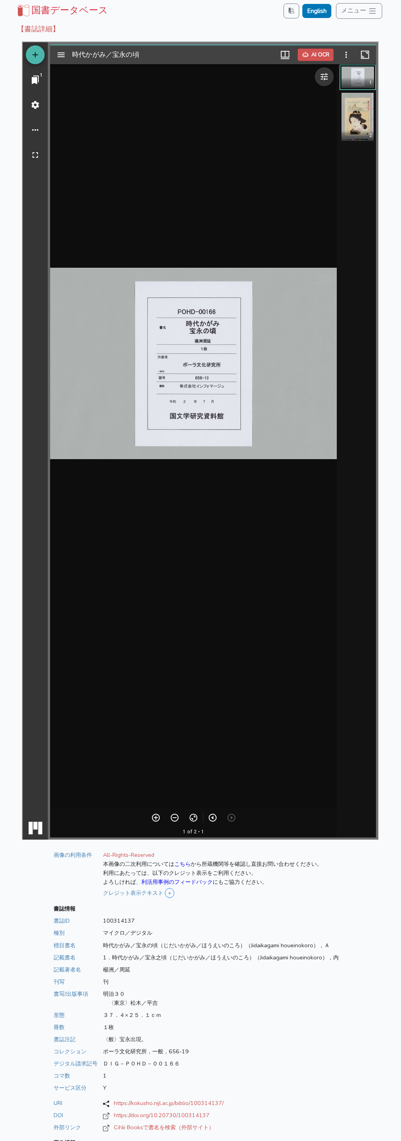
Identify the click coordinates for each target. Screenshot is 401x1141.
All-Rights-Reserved (128, 855)
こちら (182, 864)
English (317, 11)
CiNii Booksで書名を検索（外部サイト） (164, 1127)
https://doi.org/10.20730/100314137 (162, 1115)
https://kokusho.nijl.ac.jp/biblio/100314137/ (169, 1103)
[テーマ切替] (291, 11)
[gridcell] (62, 10)
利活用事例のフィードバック (177, 882)
